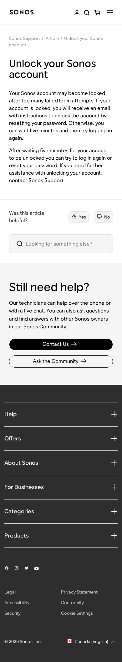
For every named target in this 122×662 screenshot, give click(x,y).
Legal (10, 592)
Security (12, 613)
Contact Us (56, 344)
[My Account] (76, 12)
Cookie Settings (77, 613)
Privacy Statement (79, 592)
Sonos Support (24, 38)
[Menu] (110, 12)
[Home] (21, 13)
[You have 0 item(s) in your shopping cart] (97, 12)
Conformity (72, 602)
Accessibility (16, 602)
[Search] (86, 12)
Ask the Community (56, 361)
